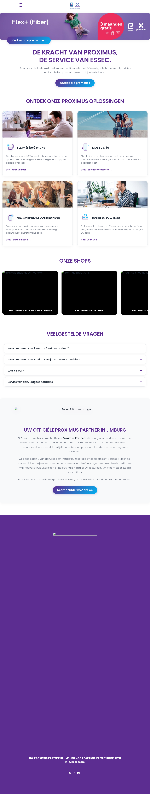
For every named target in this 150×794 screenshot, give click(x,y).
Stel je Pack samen (16, 169)
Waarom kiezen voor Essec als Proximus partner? (38, 348)
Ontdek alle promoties (75, 83)
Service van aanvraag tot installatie (30, 382)
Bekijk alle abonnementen (95, 169)
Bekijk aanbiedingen (17, 239)
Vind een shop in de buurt (29, 40)
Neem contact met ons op (75, 490)
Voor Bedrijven (89, 239)
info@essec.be (75, 762)
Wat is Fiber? (16, 370)
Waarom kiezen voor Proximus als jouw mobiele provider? (44, 359)
